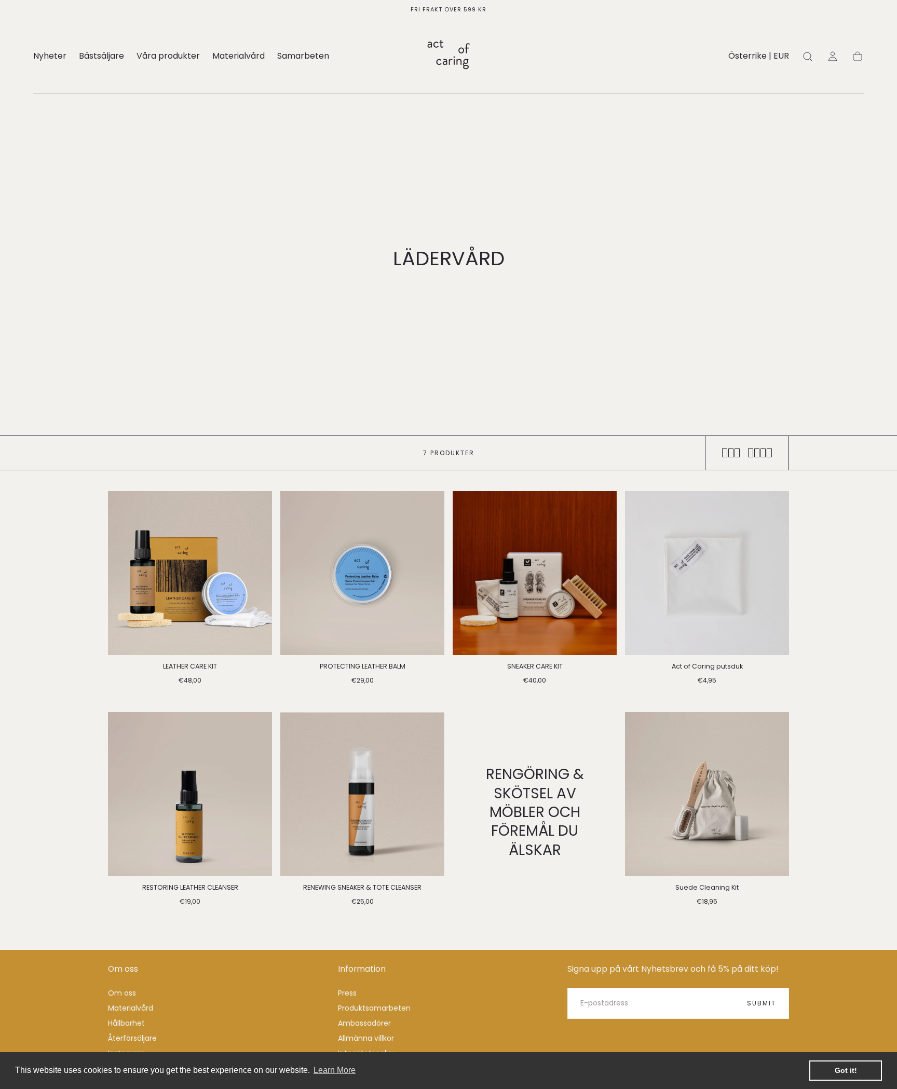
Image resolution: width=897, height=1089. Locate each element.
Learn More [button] (335, 1070)
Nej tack (448, 613)
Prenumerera (505, 579)
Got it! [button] (846, 1070)
